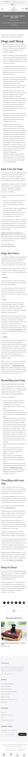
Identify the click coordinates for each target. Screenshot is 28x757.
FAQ (2, 717)
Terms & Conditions (10, 749)
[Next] (25, 634)
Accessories (4, 702)
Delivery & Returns (19, 750)
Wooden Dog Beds (6, 689)
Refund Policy (9, 750)
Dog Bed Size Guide (6, 715)
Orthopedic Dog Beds (7, 683)
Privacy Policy (21, 749)
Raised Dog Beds (6, 686)
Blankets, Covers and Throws (9, 699)
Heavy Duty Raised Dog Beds (9, 691)
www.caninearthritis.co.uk (8, 246)
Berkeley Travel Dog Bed (16, 560)
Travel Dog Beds (5, 694)
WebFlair (20, 746)
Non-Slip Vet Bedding (15, 329)
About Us (3, 712)
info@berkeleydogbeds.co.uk (18, 1)
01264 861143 (7, 1)
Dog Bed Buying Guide (7, 720)
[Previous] (2, 634)
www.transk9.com (10, 507)
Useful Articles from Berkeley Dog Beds (14, 23)
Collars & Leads (5, 696)
